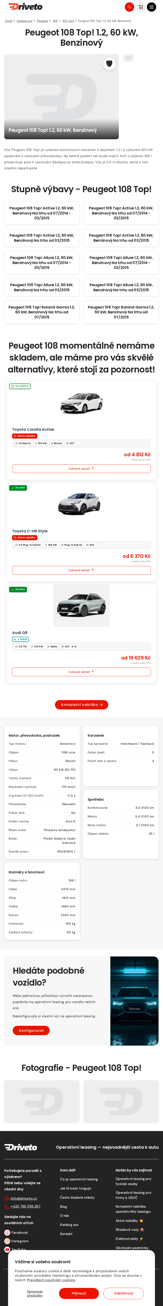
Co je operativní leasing (79, 1179)
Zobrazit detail (79, 468)
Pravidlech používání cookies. (51, 1280)
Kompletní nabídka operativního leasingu (133, 1209)
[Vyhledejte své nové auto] (129, 7)
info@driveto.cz (24, 1198)
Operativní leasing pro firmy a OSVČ (133, 1195)
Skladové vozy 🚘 (130, 1229)
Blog (63, 1206)
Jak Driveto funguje (75, 1188)
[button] (151, 7)
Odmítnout (123, 1293)
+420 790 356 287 (26, 1206)
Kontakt (66, 1234)
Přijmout (79, 1293)
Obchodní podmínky (132, 1248)
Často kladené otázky (77, 1197)
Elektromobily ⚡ (129, 1238)
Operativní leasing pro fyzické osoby (133, 1181)
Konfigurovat (31, 1030)
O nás (64, 1215)
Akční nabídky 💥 (129, 1220)
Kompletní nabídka (79, 704)
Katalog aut (69, 1224)
